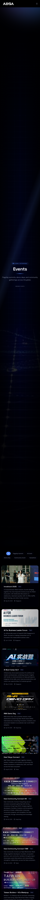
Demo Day (7, 558)
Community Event (19, 558)
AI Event (29, 553)
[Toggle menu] (37, 3)
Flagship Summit (18, 553)
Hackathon (32, 558)
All (8, 553)
